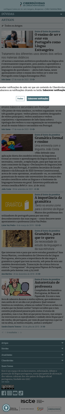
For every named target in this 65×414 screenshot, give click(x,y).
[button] (6, 408)
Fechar (20, 98)
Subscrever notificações (38, 98)
